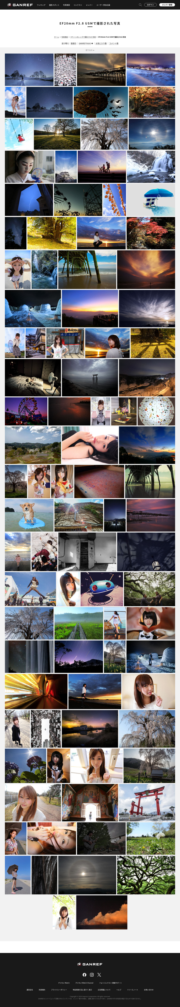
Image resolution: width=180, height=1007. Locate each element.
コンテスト (78, 5)
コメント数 (113, 43)
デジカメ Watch (64, 983)
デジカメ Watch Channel (84, 983)
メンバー (89, 5)
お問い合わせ (149, 989)
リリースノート (132, 989)
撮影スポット (54, 5)
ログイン (150, 4)
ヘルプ (118, 989)
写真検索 (64, 37)
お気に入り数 (101, 43)
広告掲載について (104, 989)
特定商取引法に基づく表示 (82, 989)
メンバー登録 (167, 4)
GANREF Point (85, 43)
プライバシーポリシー (59, 989)
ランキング (41, 5)
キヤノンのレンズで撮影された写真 (83, 37)
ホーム (56, 37)
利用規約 (42, 989)
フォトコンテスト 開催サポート (110, 983)
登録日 (73, 43)
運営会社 (30, 989)
